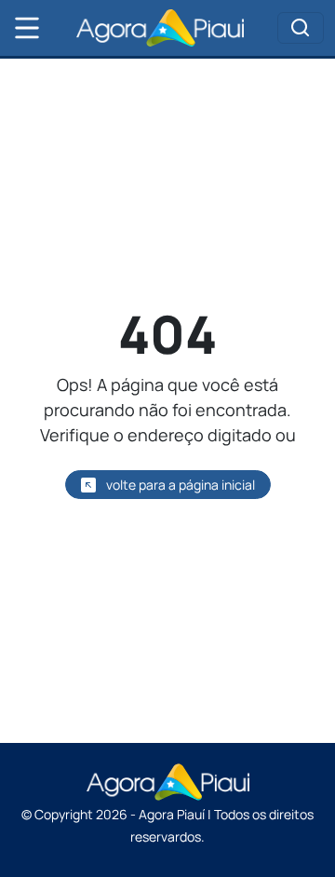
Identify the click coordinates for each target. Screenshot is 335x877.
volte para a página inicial (179, 484)
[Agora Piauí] (160, 28)
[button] (27, 27)
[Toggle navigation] (300, 28)
